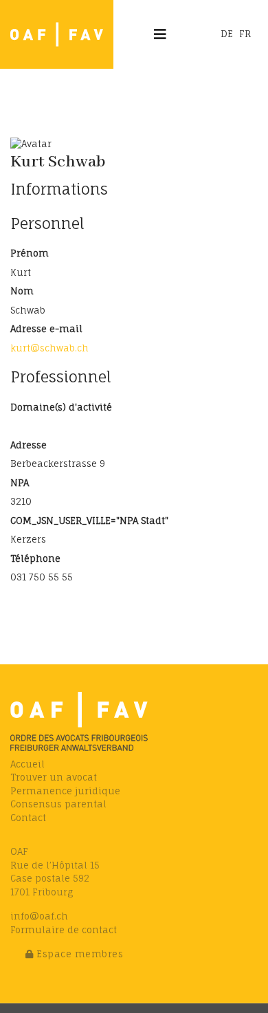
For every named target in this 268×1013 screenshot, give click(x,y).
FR (245, 33)
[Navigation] (160, 34)
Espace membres (79, 953)
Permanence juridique (65, 790)
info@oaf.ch (39, 916)
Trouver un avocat (53, 777)
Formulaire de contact (63, 929)
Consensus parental (58, 803)
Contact (28, 817)
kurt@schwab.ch (49, 347)
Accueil (27, 764)
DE (227, 33)
